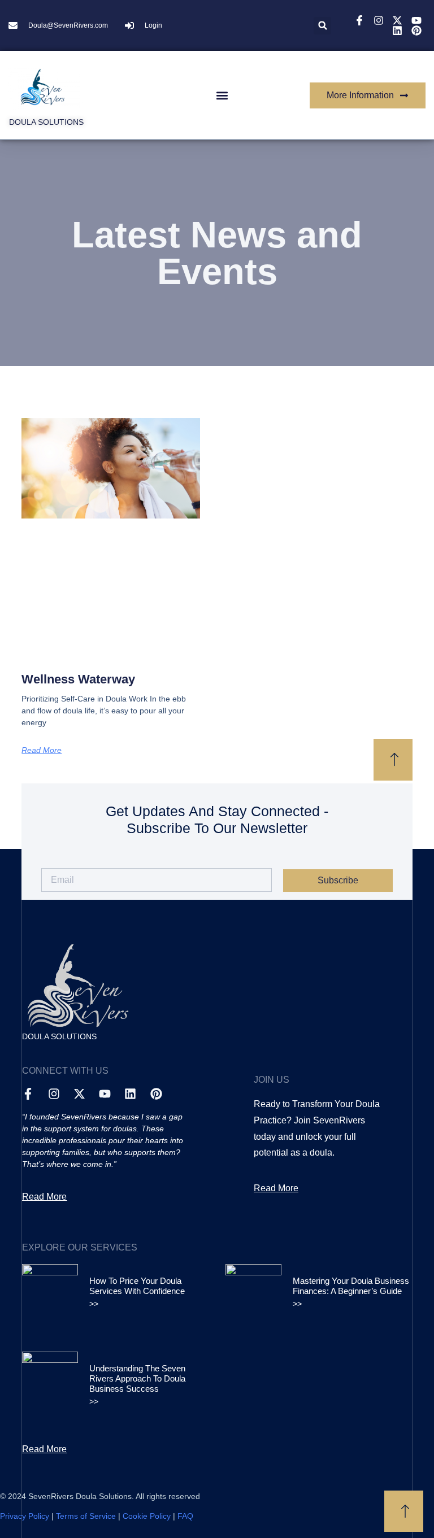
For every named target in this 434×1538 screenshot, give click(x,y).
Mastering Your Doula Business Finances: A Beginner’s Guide (351, 1286)
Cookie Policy (147, 1515)
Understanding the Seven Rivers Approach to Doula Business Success (137, 1378)
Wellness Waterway (78, 679)
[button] (322, 25)
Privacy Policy (24, 1515)
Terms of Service (86, 1515)
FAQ (185, 1515)
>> (93, 1303)
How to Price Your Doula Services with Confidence (137, 1286)
